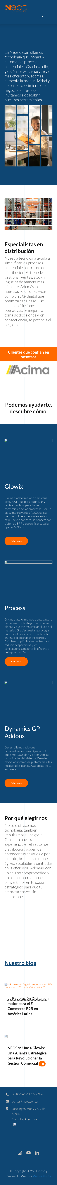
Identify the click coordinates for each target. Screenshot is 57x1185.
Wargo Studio (42, 1176)
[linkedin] (37, 1152)
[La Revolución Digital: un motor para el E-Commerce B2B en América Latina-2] (28, 984)
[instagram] (19, 1152)
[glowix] (6, 1036)
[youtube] (28, 1152)
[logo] (16, 5)
